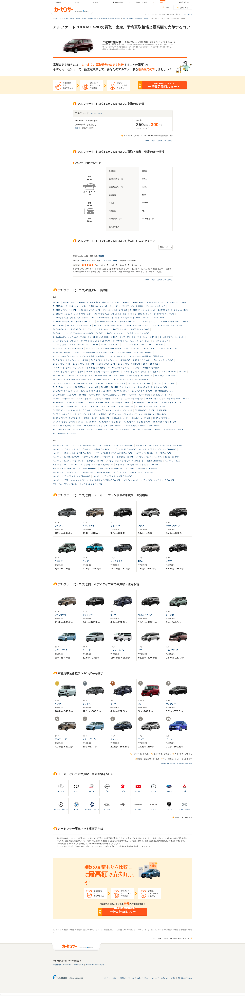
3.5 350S (186, 399)
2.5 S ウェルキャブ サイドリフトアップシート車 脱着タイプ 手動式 (79, 356)
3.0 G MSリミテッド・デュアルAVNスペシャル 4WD (73, 383)
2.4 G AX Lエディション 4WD (138, 333)
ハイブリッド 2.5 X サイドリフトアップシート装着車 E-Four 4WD (78, 461)
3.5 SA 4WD (104, 418)
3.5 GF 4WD (162, 410)
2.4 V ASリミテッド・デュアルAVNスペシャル (70, 345)
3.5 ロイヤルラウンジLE (173, 430)
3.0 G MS (182, 372)
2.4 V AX (94, 345)
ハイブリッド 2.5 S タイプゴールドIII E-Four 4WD (113, 453)
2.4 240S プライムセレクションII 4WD (173, 310)
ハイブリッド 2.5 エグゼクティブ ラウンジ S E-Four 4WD (75, 469)
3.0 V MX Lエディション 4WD (64, 395)
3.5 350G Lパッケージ (161, 395)
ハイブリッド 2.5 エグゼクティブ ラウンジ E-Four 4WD (137, 465)
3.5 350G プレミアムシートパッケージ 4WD (163, 399)
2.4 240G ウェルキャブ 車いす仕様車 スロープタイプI (98, 302)
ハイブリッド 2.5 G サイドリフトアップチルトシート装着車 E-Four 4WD (81, 449)
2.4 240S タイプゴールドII (90, 310)
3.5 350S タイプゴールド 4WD (146, 403)
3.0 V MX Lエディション (164, 391)
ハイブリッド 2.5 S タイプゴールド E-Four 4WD (157, 449)
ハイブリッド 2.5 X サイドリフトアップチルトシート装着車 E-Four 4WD (134, 461)
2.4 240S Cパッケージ (154, 302)
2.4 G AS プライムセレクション (79, 325)
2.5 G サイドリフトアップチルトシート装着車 (103, 349)
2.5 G (149, 345)
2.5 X (145, 364)
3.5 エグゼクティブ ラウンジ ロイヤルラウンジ (142, 426)
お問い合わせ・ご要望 (168, 978)
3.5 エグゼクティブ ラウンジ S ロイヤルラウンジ (102, 426)
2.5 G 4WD (159, 345)
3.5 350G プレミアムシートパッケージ (128, 399)
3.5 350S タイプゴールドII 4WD (65, 406)
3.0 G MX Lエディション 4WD (139, 383)
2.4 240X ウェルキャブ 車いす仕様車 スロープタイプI (73, 322)
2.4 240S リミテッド (143, 314)
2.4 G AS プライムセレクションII (137, 325)
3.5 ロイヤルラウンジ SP (125, 430)
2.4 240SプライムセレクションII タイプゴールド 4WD (73, 318)
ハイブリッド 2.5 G (60, 445)
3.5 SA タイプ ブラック (162, 418)
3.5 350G (132, 395)
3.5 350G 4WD (144, 395)
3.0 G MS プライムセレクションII (139, 376)
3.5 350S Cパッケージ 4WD (98, 403)
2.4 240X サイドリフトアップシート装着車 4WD (160, 322)
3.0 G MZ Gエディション (62, 387)
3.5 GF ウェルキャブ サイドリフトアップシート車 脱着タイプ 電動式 (79, 414)
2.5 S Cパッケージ (124, 353)
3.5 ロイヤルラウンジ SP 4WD (149, 430)
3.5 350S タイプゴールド (121, 403)
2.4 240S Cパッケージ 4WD (176, 302)
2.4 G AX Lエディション (114, 333)
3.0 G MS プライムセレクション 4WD (109, 376)
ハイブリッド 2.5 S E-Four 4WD (124, 449)
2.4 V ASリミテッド (160, 341)
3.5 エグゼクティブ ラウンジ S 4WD (67, 426)
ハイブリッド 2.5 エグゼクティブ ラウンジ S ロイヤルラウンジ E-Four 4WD (129, 469)
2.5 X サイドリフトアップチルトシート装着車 (140, 372)
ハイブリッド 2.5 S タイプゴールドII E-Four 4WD (72, 453)
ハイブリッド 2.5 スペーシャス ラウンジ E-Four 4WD (133, 472)
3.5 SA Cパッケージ (120, 418)
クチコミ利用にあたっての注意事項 (159, 141)
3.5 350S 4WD (58, 403)
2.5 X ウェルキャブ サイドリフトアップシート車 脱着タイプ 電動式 (133, 368)
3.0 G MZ (157, 383)
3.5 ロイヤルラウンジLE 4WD (64, 434)
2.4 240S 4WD (137, 302)
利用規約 (123, 978)
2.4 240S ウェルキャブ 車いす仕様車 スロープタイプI (86, 306)
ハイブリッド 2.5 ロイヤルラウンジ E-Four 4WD (71, 476)
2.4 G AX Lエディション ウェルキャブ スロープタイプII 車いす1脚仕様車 (80, 337)
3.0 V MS (104, 387)
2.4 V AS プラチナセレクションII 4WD (95, 341)
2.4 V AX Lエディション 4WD (133, 345)
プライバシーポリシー (111, 978)
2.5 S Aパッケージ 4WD (168, 349)
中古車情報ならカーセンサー (62, 965)
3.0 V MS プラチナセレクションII (65, 391)
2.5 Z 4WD (172, 372)
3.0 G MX (99, 383)
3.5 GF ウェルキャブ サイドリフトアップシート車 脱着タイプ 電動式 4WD (137, 414)
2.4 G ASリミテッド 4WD (139, 329)
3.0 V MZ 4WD (96, 113)
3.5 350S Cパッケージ (75, 403)
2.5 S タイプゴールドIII (106, 364)
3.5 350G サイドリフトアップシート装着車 (93, 399)
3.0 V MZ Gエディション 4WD (114, 395)
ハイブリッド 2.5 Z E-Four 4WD (65, 465)
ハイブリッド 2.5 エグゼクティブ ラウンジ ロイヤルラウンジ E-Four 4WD (81, 472)
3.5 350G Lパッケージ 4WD (63, 399)
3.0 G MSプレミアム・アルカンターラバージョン (72, 379)
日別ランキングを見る (141, 754)
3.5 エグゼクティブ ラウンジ (110, 422)
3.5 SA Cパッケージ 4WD (140, 418)
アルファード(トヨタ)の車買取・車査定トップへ (171, 939)
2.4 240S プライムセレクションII (142, 310)
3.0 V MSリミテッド (121, 391)
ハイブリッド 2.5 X (144, 457)
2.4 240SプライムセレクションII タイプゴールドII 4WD (118, 318)
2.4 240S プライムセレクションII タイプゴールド (72, 314)
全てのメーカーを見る (183, 818)
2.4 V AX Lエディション (110, 345)
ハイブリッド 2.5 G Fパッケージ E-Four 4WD (115, 445)
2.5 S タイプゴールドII (61, 364)
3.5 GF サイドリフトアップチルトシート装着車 (71, 418)
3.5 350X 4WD (140, 410)
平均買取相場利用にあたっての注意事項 (176, 763)
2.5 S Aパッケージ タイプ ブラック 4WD (98, 353)
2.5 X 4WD (154, 364)
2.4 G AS (184, 322)
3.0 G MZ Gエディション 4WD (86, 387)
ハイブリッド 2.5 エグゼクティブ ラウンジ (96, 465)
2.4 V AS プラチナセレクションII (65, 341)
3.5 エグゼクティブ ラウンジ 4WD (137, 422)
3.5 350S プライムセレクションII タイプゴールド (72, 410)
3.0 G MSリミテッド (101, 379)
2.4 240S (125, 302)
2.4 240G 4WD (68, 302)
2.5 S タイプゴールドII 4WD (84, 364)
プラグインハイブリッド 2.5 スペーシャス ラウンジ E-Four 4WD (77, 484)
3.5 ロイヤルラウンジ (104, 430)
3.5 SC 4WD (91, 422)
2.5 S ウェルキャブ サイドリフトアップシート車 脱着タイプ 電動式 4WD (135, 356)
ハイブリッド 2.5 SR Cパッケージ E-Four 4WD (153, 453)
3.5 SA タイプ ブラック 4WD (64, 422)
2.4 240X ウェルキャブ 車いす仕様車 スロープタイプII (117, 322)
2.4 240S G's (58, 306)
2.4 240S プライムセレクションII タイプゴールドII (113, 314)
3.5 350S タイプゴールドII (170, 403)
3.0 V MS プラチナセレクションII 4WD (96, 391)
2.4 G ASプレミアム (60, 329)
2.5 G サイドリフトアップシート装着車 (68, 349)
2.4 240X (146, 318)
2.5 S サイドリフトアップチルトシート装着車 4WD (110, 360)
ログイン (168, 8)
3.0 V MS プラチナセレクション (123, 387)
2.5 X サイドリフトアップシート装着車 (68, 372)
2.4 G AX (99, 333)
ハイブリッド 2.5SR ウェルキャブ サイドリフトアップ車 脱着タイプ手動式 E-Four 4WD (87, 480)
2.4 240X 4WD (158, 318)
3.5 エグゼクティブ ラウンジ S (164, 422)
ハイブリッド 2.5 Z (172, 461)
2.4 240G (56, 302)
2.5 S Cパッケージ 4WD (143, 353)
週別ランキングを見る (162, 754)
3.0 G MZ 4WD (169, 383)
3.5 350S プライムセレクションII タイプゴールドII (113, 410)
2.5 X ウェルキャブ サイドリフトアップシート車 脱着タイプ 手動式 (79, 368)
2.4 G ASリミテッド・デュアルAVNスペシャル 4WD (73, 333)
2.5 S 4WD (135, 349)
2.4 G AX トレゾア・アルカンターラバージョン (129, 337)
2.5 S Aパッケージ (149, 349)
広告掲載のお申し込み (185, 978)
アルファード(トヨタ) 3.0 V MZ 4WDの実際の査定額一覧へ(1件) (148, 136)
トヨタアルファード (109, 260)
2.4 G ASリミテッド (119, 329)
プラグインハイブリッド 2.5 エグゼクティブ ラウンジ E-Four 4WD (149, 480)
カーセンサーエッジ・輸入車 (95, 965)
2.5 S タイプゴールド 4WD (163, 360)
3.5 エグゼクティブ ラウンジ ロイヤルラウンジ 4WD (73, 430)
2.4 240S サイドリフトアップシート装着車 (126, 306)
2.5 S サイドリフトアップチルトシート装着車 (70, 360)
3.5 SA (94, 418)
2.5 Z (163, 372)
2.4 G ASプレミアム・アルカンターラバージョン (89, 329)
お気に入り (183, 8)
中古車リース (78, 965)
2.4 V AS (153, 337)
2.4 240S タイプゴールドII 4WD (115, 310)
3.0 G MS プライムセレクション (79, 376)
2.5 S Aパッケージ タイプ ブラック (66, 353)
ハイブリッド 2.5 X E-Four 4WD (166, 457)
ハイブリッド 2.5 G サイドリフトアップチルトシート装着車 (159, 445)
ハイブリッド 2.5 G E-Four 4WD (83, 445)
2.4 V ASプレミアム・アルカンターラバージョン (131, 341)
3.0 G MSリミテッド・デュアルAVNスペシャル (130, 379)
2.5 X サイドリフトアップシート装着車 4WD (103, 372)
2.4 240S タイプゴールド (155, 306)
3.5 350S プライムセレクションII (120, 406)
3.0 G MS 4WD (58, 376)
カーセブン (85, 260)
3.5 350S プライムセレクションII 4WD (150, 406)
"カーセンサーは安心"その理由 (138, 978)
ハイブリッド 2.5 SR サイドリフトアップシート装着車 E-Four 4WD (108, 457)
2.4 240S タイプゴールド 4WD (65, 310)
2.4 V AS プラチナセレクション (172, 337)
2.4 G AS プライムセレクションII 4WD (167, 325)
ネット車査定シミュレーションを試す (177, 759)
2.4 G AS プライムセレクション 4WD (108, 325)
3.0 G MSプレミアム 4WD (165, 376)
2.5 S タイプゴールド (141, 360)
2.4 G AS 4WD (58, 325)
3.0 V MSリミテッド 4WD (142, 391)
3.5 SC (80, 422)
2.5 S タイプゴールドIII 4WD (129, 364)
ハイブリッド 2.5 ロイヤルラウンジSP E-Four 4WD (112, 476)
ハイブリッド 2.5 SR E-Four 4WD (66, 457)
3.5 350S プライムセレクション (92, 406)
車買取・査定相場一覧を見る (148, 759)
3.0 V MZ (82, 395)
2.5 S (126, 349)
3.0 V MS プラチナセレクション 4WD (152, 387)
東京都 (77, 128)
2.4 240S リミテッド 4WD (164, 314)
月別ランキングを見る (183, 754)
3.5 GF (151, 410)
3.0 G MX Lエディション (115, 383)
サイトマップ (187, 14)
